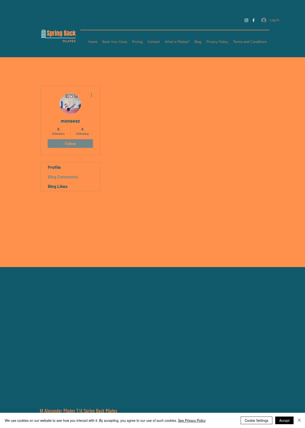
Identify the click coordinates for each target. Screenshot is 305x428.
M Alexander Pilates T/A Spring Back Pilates (78, 411)
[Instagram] (246, 20)
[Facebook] (253, 20)
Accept (284, 420)
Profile (54, 167)
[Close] (299, 420)
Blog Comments (63, 176)
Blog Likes (57, 186)
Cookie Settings (256, 420)
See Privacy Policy (192, 420)
